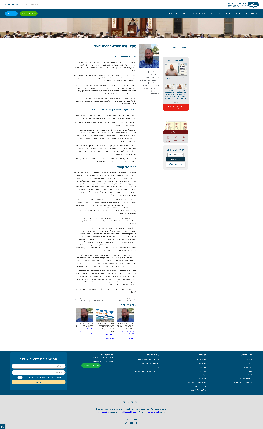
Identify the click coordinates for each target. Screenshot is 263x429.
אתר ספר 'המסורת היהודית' (242, 382)
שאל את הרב (199, 13)
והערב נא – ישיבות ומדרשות (103, 357)
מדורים (217, 13)
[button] (175, 73)
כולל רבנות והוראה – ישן (150, 363)
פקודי (123, 334)
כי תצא (82, 331)
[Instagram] (5, 4)
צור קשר (173, 13)
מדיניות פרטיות (200, 386)
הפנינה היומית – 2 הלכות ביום (102, 361)
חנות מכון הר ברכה (199, 371)
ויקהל (123, 331)
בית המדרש (235, 13)
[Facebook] (13, 4)
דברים (91, 333)
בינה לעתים (248, 367)
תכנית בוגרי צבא (153, 367)
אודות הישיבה (201, 363)
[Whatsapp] (17, 4)
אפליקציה (167, 141)
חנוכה (148, 88)
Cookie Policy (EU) (198, 390)
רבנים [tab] (174, 47)
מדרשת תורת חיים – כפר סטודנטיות (146, 371)
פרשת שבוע (152, 91)
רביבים (249, 363)
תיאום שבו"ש (201, 360)
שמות (123, 336)
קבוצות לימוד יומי (246, 379)
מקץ (143, 88)
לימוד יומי (248, 375)
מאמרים (154, 74)
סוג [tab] (166, 47)
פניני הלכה (202, 367)
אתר (183, 141)
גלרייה (185, 13)
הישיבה (253, 13)
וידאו (102, 339)
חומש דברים (89, 331)
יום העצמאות (110, 339)
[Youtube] (9, 4)
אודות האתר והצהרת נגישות (196, 382)
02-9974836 (153, 412)
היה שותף (202, 379)
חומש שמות (130, 334)
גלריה (204, 375)
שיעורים (249, 360)
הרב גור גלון (152, 71)
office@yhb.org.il (130, 412)
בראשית (154, 94)
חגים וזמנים (152, 85)
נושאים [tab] (184, 47)
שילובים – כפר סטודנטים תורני (148, 360)
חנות (175, 141)
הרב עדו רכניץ (109, 334)
